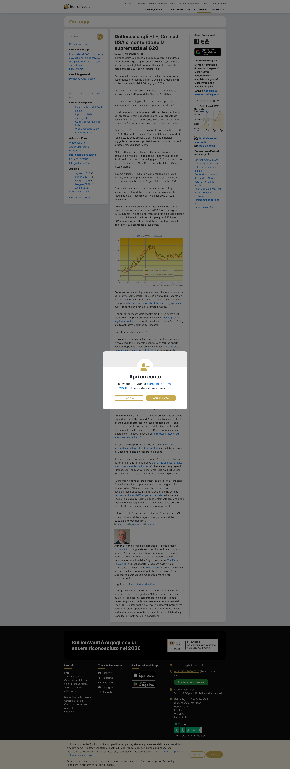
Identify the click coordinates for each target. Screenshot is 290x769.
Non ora (129, 397)
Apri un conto (161, 397)
